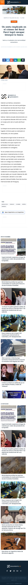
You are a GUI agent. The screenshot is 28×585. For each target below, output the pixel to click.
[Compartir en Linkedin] (15, 60)
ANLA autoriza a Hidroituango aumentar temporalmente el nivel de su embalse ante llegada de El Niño (13, 359)
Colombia (14, 21)
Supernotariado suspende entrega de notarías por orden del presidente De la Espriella (13, 259)
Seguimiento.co (12, 95)
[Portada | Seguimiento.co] (14, 566)
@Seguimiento (14, 97)
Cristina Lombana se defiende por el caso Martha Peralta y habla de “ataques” (13, 384)
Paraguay (12, 204)
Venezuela (4, 206)
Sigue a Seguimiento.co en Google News (14, 212)
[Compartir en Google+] (12, 60)
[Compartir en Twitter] (8, 60)
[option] (14, 73)
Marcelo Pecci (5, 204)
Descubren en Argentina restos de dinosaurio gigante (12, 552)
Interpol (24, 204)
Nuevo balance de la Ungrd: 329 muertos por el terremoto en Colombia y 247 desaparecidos (11, 335)
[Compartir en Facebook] (4, 60)
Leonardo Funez (18, 583)
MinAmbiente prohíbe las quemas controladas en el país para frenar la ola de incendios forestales (13, 283)
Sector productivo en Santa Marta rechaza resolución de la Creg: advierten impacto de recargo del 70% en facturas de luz (13, 527)
